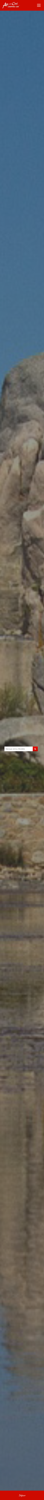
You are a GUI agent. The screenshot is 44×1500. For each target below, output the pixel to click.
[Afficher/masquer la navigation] (39, 5)
